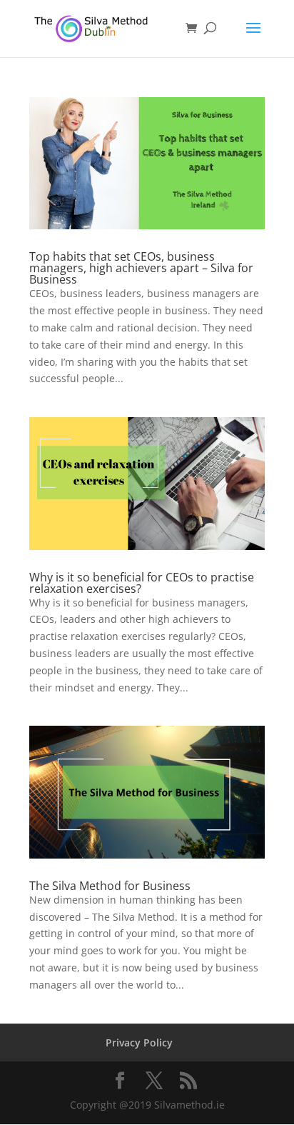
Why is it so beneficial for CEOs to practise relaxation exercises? (141, 582)
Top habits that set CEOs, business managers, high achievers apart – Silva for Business (141, 268)
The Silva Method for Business (110, 886)
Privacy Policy (139, 1042)
